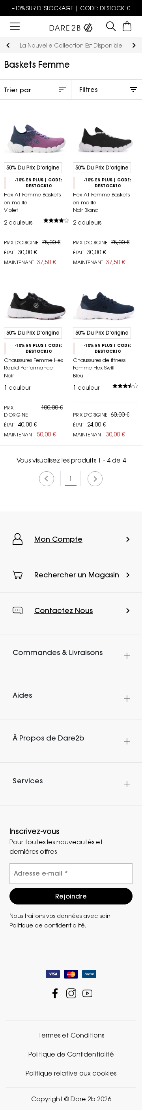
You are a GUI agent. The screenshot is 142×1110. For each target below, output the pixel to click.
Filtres (88, 89)
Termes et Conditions (71, 1035)
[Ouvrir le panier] (127, 26)
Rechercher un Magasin (76, 574)
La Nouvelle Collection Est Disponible (71, 45)
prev (8, 45)
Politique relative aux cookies (71, 1073)
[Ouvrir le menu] (15, 26)
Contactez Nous (63, 610)
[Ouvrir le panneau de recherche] (111, 26)
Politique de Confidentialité (71, 1054)
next (134, 45)
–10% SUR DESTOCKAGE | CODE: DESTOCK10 (71, 8)
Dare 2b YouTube (87, 993)
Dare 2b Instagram (71, 993)
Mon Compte (58, 539)
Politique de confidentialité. (47, 925)
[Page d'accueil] (71, 26)
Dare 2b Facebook (55, 993)
